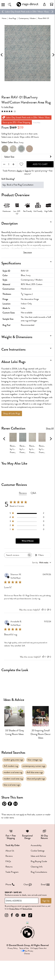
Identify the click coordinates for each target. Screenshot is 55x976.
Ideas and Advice (38, 856)
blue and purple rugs (36, 778)
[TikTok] (30, 915)
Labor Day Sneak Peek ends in (18, 11)
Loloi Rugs (8, 107)
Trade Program (12, 872)
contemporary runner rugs (33, 766)
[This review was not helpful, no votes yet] (48, 609)
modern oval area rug (13, 772)
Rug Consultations (39, 872)
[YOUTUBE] (23, 915)
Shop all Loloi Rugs (11, 413)
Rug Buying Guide (39, 861)
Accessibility (36, 845)
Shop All (50, 428)
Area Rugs (12, 18)
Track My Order (13, 845)
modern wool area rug (13, 778)
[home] (27, 6)
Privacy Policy (14, 908)
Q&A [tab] (33, 493)
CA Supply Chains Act (38, 948)
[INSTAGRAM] (6, 915)
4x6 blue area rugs (35, 772)
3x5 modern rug (11, 766)
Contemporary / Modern (27, 18)
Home (4, 18)
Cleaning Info (37, 866)
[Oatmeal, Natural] (29, 148)
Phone (8, 884)
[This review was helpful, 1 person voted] (43, 657)
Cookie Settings (38, 850)
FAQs (8, 861)
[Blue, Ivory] (21, 148)
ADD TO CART (40, 164)
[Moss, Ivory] (4, 148)
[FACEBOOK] (12, 915)
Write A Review (28, 540)
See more (27, 252)
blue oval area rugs (12, 784)
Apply (19, 170)
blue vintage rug (34, 759)
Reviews (9, 856)
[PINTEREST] (17, 915)
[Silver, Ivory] (13, 148)
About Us (10, 850)
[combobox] (41, 562)
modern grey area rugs (13, 759)
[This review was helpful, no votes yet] (43, 609)
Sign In (28, 170)
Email (43, 884)
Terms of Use (27, 908)
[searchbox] (15, 555)
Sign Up (46, 900)
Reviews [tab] (23, 493)
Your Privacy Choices (28, 952)
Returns (9, 866)
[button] (51, 4)
